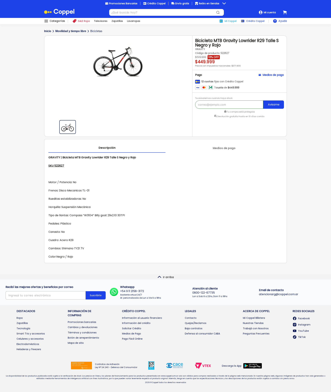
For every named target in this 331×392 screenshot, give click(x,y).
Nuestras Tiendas (253, 323)
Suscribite (96, 295)
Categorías (57, 21)
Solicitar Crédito (131, 328)
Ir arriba (168, 277)
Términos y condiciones (82, 332)
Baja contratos (193, 328)
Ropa (20, 318)
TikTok (302, 337)
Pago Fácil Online (132, 338)
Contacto (191, 318)
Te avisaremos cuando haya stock (213, 98)
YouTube (303, 331)
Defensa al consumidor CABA (202, 333)
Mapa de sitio (76, 343)
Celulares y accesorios (30, 338)
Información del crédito (136, 323)
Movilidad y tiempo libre (70, 31)
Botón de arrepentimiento (83, 337)
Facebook (304, 318)
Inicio (47, 31)
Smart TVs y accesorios (31, 333)
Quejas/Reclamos (195, 323)
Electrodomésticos (28, 344)
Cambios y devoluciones (82, 327)
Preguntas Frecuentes (256, 333)
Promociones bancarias (82, 322)
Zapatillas (22, 323)
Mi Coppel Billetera (254, 318)
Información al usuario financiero (142, 318)
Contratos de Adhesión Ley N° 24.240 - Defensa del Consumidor (116, 366)
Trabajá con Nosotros (256, 328)
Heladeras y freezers (29, 349)
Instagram (304, 324)
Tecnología (23, 328)
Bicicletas (96, 31)
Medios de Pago (131, 333)
